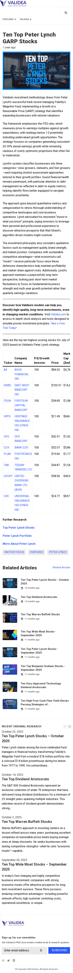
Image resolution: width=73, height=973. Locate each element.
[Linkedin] (13, 960)
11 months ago (32, 619)
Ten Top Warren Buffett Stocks (40, 614)
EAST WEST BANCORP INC (22, 390)
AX (5, 369)
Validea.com (58, 314)
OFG (6, 436)
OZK (6, 447)
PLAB (7, 454)
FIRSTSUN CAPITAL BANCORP (21, 405)
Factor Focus (14, 552)
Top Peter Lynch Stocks (19, 527)
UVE (6, 496)
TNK (6, 465)
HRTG (7, 416)
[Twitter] (8, 960)
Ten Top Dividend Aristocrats (39, 597)
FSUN (7, 400)
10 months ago (32, 588)
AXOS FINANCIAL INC (22, 374)
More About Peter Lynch (19, 543)
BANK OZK (21, 447)
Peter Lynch (58, 552)
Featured (36, 552)
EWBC (7, 385)
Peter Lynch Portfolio (17, 535)
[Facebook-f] (3, 960)
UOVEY (8, 476)
